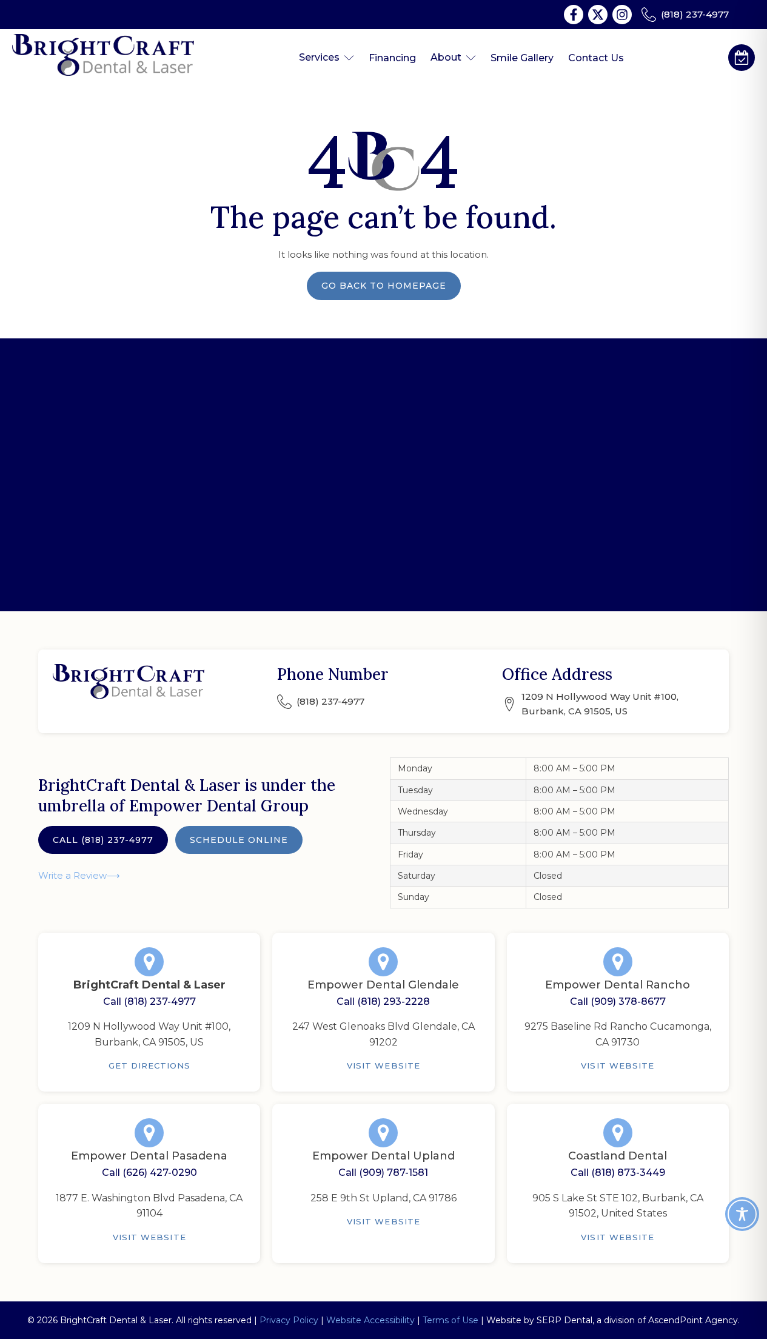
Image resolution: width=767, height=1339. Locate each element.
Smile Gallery (522, 58)
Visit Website (383, 1065)
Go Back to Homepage (383, 285)
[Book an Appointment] (741, 57)
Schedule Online (239, 839)
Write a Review (72, 875)
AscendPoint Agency (693, 1320)
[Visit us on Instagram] (622, 14)
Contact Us (596, 58)
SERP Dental (564, 1320)
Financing (392, 58)
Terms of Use (450, 1320)
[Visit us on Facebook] (574, 14)
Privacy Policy (289, 1320)
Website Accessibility (370, 1320)
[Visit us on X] (598, 14)
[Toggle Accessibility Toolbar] (742, 1214)
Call (103, 839)
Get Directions (150, 1065)
